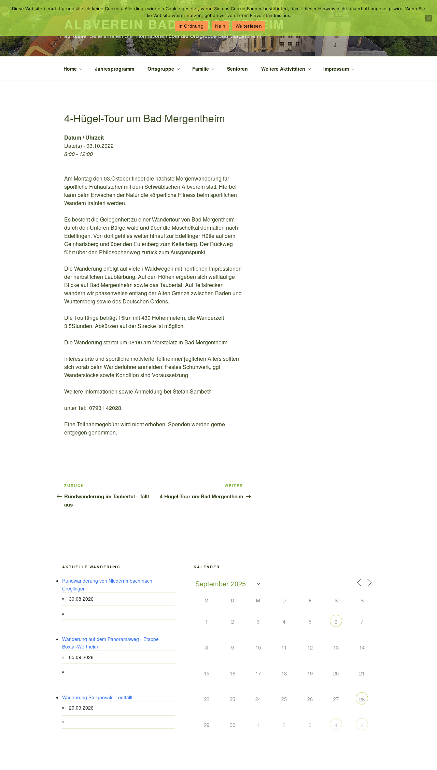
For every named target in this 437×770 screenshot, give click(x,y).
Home (70, 68)
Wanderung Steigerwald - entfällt (97, 697)
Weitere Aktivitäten (283, 68)
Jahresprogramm (114, 68)
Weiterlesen (249, 26)
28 (362, 699)
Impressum (336, 68)
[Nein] (428, 18)
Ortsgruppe (160, 68)
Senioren (237, 68)
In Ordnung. (192, 26)
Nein (220, 26)
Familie (200, 68)
